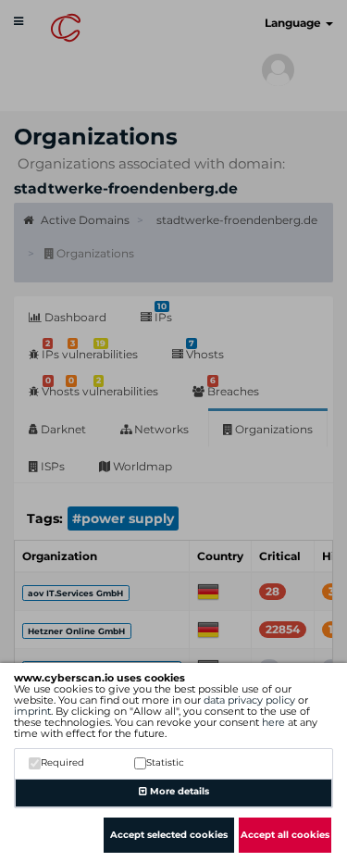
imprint (32, 711)
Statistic (165, 762)
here (273, 722)
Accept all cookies (285, 835)
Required (62, 762)
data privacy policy (249, 699)
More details (178, 791)
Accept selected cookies (169, 835)
